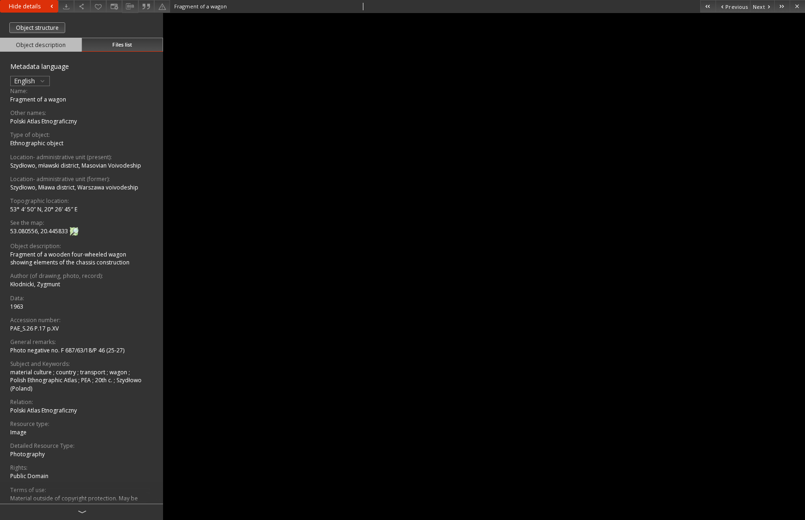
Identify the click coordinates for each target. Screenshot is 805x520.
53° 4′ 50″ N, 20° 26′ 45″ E (43, 209)
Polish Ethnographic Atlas (44, 380)
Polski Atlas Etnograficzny (43, 121)
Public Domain (29, 476)
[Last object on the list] (782, 6)
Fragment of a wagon (38, 99)
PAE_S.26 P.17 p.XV (34, 328)
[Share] (82, 6)
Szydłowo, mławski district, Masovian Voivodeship (75, 165)
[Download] (66, 6)
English (25, 80)
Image (18, 432)
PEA (86, 380)
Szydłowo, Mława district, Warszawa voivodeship (74, 187)
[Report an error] (162, 6)
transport (93, 372)
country (66, 372)
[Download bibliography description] (130, 6)
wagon (119, 372)
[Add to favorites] (98, 6)
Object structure (37, 28)
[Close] (797, 6)
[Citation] (146, 6)
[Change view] (114, 6)
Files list (122, 44)
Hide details (25, 6)
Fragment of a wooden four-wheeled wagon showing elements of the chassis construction (70, 258)
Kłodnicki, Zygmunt (35, 284)
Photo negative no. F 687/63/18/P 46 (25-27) (67, 350)
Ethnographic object (36, 143)
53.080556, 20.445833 (39, 231)
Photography (27, 454)
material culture (31, 372)
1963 (16, 307)
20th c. (104, 380)
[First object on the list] (708, 6)
